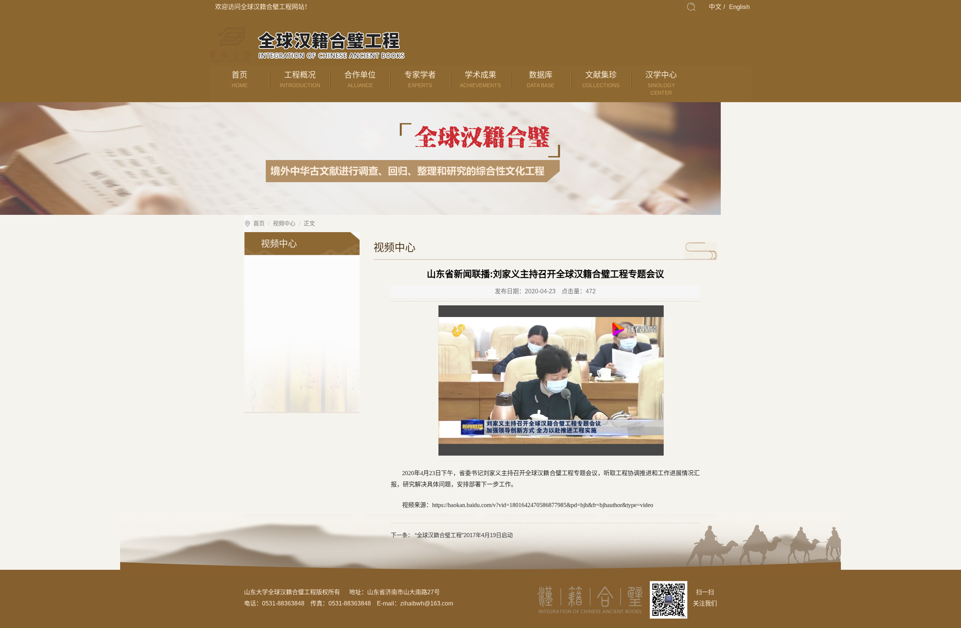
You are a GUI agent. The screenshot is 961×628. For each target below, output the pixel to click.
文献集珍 (600, 79)
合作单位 (360, 79)
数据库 (540, 79)
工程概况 (300, 79)
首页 (239, 79)
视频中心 (284, 223)
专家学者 (420, 79)
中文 (715, 7)
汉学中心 (661, 83)
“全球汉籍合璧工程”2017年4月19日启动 (463, 535)
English (739, 7)
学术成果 (480, 79)
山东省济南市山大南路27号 (403, 592)
